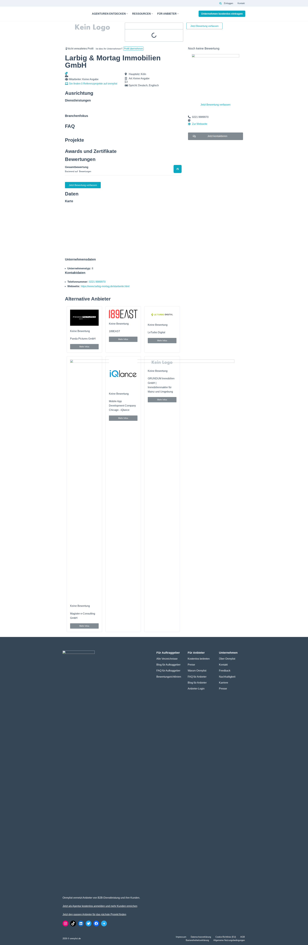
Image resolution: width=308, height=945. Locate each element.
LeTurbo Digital (156, 332)
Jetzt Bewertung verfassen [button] (204, 26)
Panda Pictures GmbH (83, 338)
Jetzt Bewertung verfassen (216, 104)
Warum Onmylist (197, 670)
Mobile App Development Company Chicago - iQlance (122, 405)
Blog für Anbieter (197, 682)
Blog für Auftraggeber (168, 664)
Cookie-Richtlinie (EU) (225, 937)
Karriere (223, 682)
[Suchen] (220, 3)
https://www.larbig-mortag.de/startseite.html (105, 286)
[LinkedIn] (81, 923)
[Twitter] (88, 923)
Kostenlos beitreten (199, 658)
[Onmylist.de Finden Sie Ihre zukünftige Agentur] (74, 13)
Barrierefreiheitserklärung (197, 940)
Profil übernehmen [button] (133, 48)
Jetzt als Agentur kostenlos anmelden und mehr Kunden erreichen (100, 906)
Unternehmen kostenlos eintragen (222, 13)
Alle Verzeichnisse (167, 658)
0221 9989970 (97, 281)
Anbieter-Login (196, 688)
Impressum (181, 937)
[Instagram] (65, 923)
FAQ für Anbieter (197, 676)
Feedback (224, 670)
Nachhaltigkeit (227, 676)
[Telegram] (104, 923)
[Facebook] (96, 923)
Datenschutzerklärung (201, 937)
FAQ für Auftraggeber (168, 670)
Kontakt (241, 3)
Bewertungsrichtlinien (168, 676)
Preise (191, 664)
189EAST (114, 331)
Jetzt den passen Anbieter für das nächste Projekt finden (94, 914)
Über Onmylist (227, 658)
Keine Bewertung (80, 331)
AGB (242, 937)
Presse (223, 688)
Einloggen (228, 3)
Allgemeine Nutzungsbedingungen (229, 940)
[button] (127, 13)
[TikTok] (73, 923)
